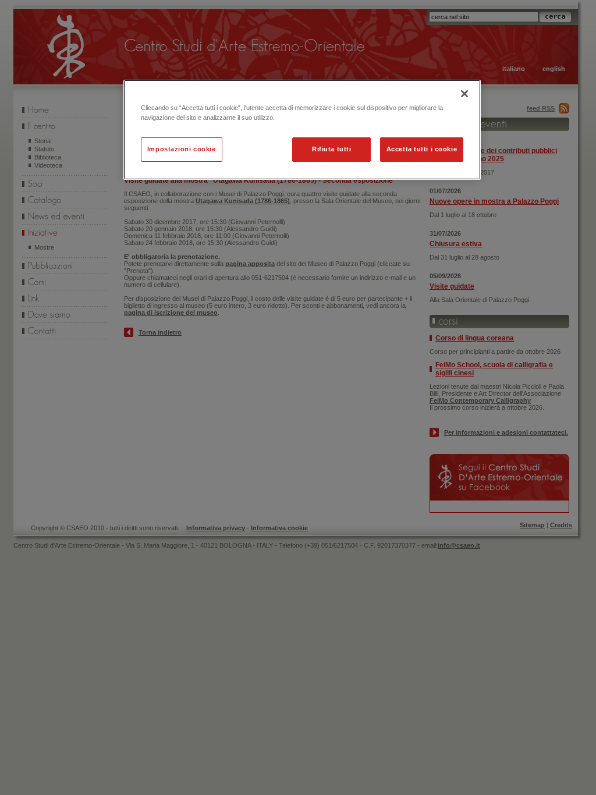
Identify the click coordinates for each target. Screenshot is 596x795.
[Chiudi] (464, 94)
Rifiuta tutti (331, 148)
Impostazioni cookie (181, 148)
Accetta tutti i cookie (421, 148)
